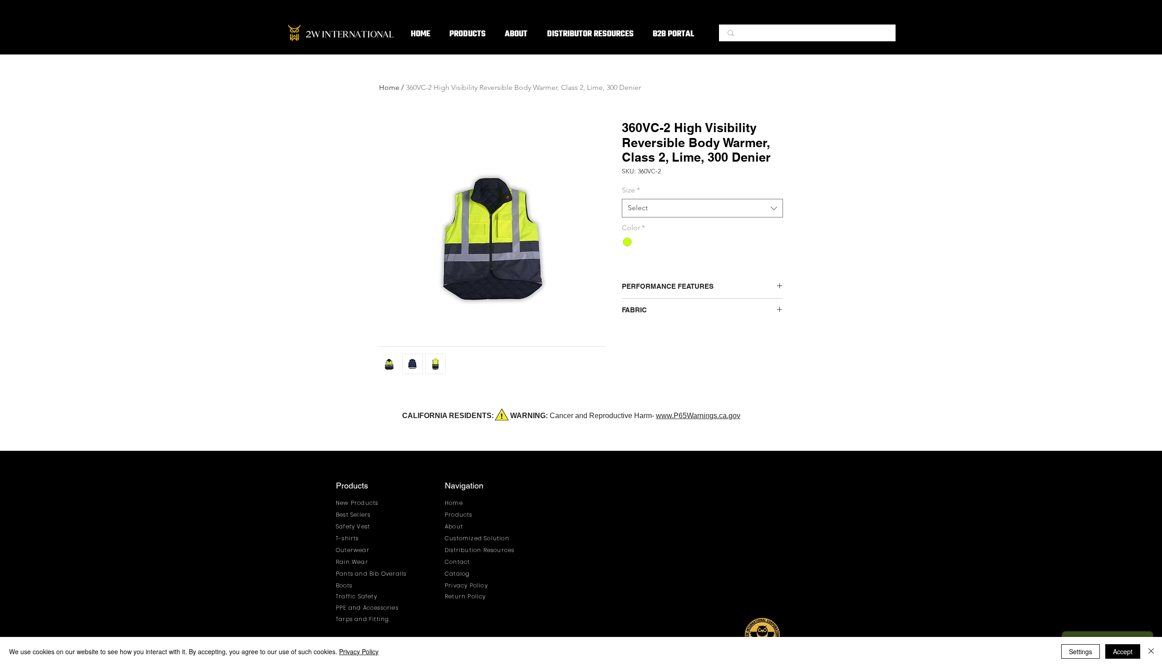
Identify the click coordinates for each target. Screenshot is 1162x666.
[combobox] (702, 208)
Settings (1080, 651)
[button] (467, 34)
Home (389, 87)
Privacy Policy (359, 651)
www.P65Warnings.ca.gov (698, 415)
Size (631, 190)
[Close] (1151, 651)
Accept (1122, 651)
